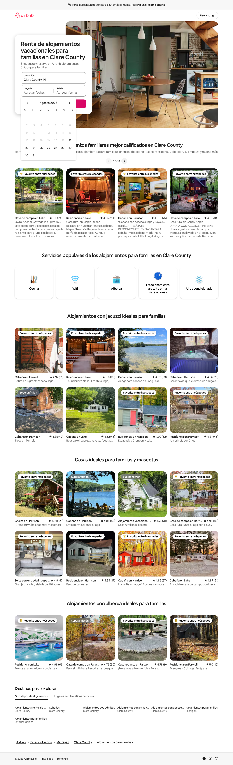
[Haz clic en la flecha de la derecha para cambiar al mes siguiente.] (70, 103)
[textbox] (37, 92)
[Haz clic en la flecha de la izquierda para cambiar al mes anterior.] (27, 103)
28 (62, 148)
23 (26, 148)
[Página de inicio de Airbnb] (24, 15)
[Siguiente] (124, 161)
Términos (62, 758)
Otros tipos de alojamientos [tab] (31, 696)
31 (34, 155)
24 (34, 148)
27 (55, 148)
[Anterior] (109, 161)
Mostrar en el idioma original (148, 4)
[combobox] (53, 79)
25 (41, 148)
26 (48, 148)
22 (70, 140)
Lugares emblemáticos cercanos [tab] (74, 696)
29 (70, 148)
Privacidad (47, 758)
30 (26, 155)
